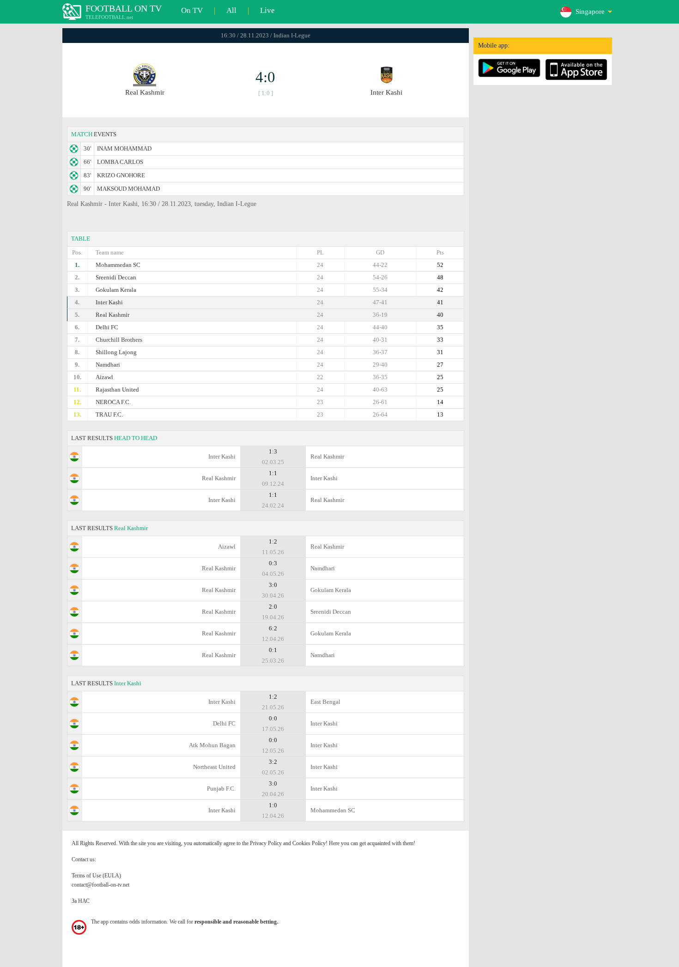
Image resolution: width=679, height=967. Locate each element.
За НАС (81, 901)
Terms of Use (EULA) (96, 875)
